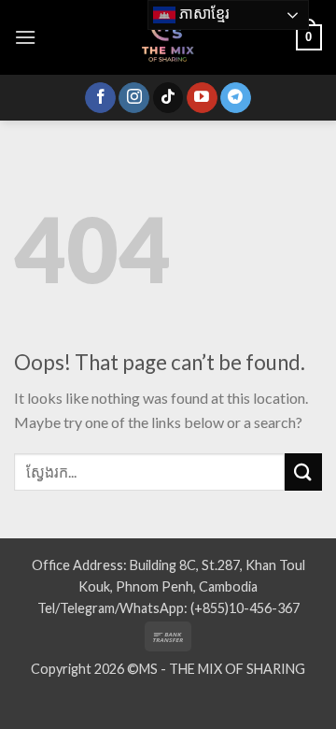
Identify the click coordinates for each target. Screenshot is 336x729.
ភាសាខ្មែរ (202, 13)
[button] (25, 37)
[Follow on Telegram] (235, 98)
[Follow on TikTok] (168, 98)
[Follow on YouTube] (202, 98)
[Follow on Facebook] (100, 98)
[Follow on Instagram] (134, 98)
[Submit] (303, 471)
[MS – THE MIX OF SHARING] (168, 37)
